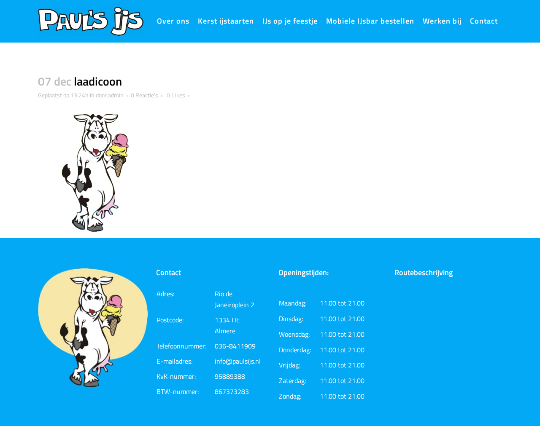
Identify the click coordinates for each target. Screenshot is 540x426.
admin (116, 95)
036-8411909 (235, 346)
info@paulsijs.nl (238, 361)
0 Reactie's (144, 95)
